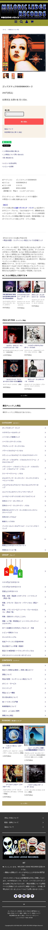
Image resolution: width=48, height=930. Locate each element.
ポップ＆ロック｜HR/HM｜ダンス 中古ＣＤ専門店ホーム (23, 911)
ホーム (4, 29)
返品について (8, 129)
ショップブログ (20, 917)
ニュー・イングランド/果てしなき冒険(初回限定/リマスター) (34, 749)
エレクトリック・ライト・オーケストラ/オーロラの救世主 (13, 380)
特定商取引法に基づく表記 (13, 132)
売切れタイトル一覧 (14, 29)
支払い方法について (13, 913)
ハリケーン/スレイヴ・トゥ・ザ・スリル (33, 786)
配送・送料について (25, 913)
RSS (27, 917)
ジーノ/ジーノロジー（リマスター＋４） (12, 785)
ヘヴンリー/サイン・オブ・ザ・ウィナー (12, 747)
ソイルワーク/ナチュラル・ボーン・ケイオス (34, 346)
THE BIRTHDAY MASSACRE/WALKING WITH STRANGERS (9, 296)
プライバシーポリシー (31, 915)
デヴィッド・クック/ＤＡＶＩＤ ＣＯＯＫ (38, 296)
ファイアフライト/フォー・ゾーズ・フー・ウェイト (24, 296)
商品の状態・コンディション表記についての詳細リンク (23, 240)
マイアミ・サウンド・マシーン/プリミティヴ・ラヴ (13, 346)
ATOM (30, 917)
